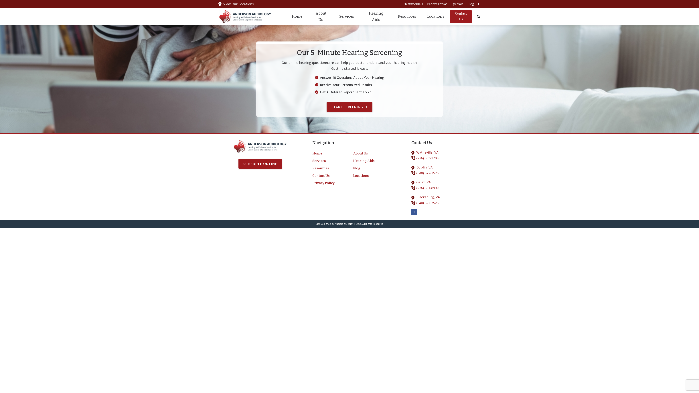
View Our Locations (238, 4)
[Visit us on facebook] (478, 4)
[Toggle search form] (478, 16)
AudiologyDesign (344, 223)
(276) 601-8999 (427, 188)
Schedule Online (260, 164)
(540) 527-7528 (427, 203)
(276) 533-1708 (427, 158)
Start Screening (347, 107)
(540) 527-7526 (427, 173)
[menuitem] (413, 4)
